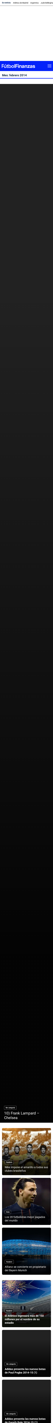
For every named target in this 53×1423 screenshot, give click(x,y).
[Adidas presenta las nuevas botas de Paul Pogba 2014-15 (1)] (26, 1353)
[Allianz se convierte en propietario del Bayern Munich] (26, 1251)
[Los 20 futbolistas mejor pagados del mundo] (26, 1201)
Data (8, 1212)
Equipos (9, 1162)
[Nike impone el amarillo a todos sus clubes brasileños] (26, 1151)
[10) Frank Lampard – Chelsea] (26, 603)
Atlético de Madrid (20, 3)
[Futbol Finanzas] (18, 66)
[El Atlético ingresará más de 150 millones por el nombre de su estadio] (26, 1303)
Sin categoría (10, 1108)
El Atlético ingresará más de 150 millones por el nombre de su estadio (24, 1319)
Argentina (34, 3)
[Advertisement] (26, 33)
